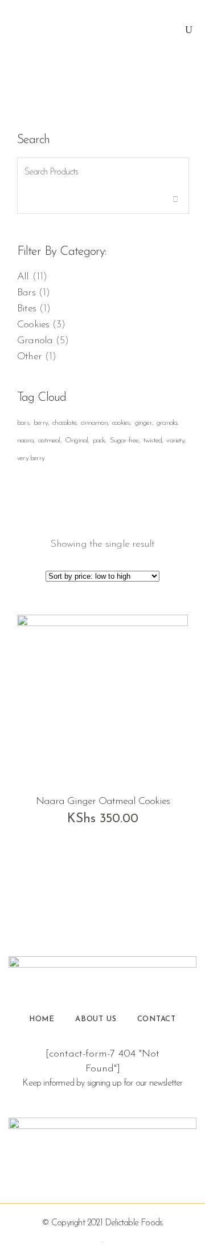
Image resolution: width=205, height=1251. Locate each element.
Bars (26, 293)
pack (99, 440)
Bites (26, 309)
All (23, 277)
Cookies (33, 325)
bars (23, 423)
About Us (95, 1019)
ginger (143, 423)
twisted (153, 440)
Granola (34, 341)
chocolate (64, 423)
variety (175, 440)
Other (29, 357)
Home (42, 1019)
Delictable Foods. (134, 1223)
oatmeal (49, 440)
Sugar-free (124, 440)
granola (167, 423)
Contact (157, 1019)
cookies (121, 423)
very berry (30, 458)
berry (41, 423)
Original (76, 440)
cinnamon (94, 423)
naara (25, 440)
